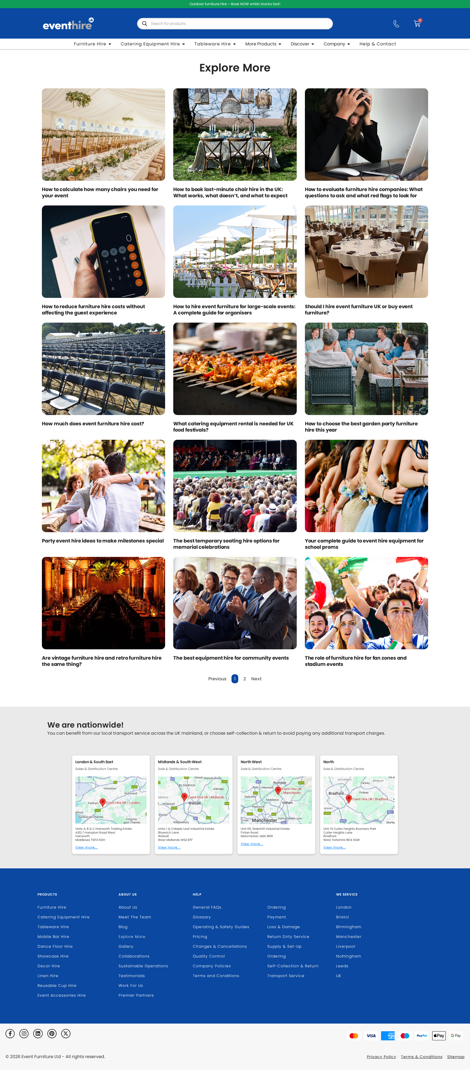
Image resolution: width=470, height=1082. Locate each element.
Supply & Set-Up (284, 946)
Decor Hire (49, 966)
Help (197, 894)
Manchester (348, 936)
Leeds (342, 966)
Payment (276, 917)
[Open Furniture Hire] (110, 44)
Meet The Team (135, 917)
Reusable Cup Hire (57, 985)
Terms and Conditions (216, 975)
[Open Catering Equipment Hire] (183, 44)
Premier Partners (136, 995)
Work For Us (131, 985)
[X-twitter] (65, 1033)
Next (256, 679)
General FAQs (207, 907)
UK (338, 975)
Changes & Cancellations (220, 946)
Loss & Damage (283, 927)
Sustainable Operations (143, 966)
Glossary (202, 917)
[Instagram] (24, 1033)
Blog (123, 927)
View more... (86, 847)
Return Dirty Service (288, 936)
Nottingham (348, 956)
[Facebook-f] (10, 1033)
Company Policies (212, 966)
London (344, 907)
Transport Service (286, 975)
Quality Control (209, 956)
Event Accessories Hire (62, 995)
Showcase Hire (53, 956)
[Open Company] (349, 44)
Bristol (342, 917)
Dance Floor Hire (55, 946)
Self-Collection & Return (293, 966)
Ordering (276, 907)
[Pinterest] (52, 1033)
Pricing (200, 936)
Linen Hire (48, 975)
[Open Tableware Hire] (234, 44)
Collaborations (134, 956)
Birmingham (348, 927)
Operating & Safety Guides (221, 927)
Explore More (132, 936)
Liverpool (345, 946)
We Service (347, 894)
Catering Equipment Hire (64, 917)
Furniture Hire (52, 907)
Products (47, 894)
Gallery (126, 946)
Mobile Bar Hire (53, 936)
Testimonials (132, 975)
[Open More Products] (280, 44)
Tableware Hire (53, 927)
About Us (128, 894)
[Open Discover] (313, 44)
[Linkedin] (37, 1033)
